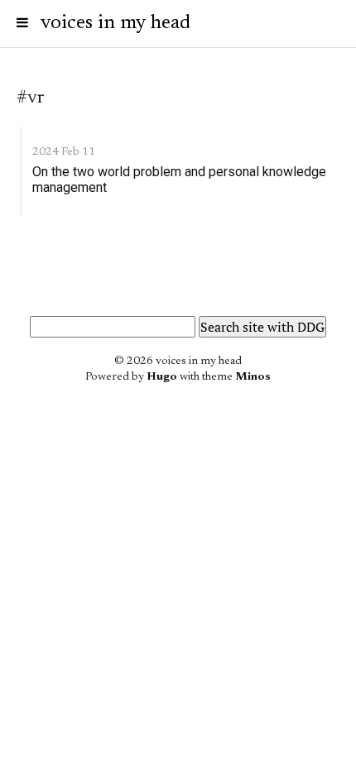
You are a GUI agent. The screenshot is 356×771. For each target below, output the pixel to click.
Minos (253, 377)
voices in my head (115, 23)
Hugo (162, 377)
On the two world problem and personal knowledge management (179, 179)
